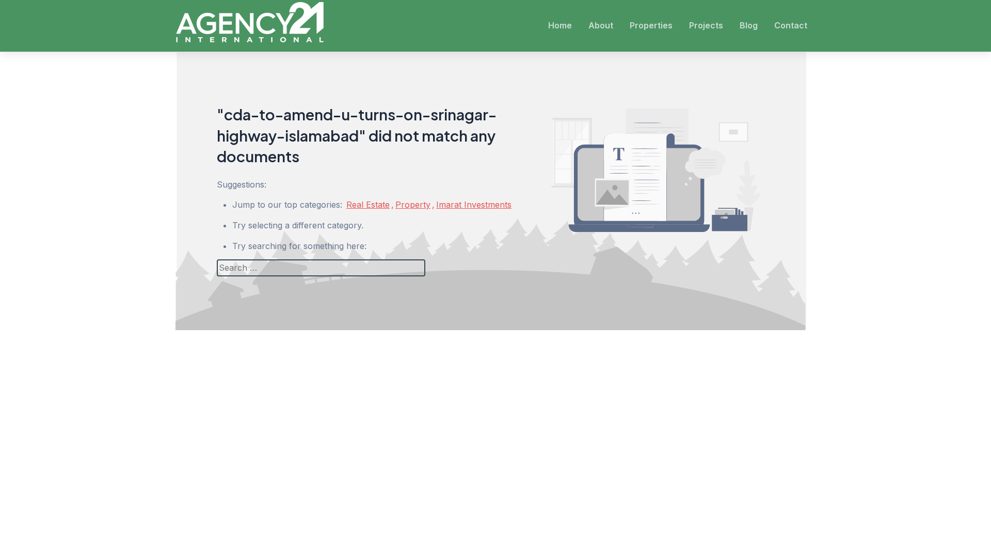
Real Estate (368, 204)
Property (412, 204)
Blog (749, 25)
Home (560, 25)
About (600, 25)
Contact (790, 25)
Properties (651, 25)
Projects (706, 25)
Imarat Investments (474, 204)
